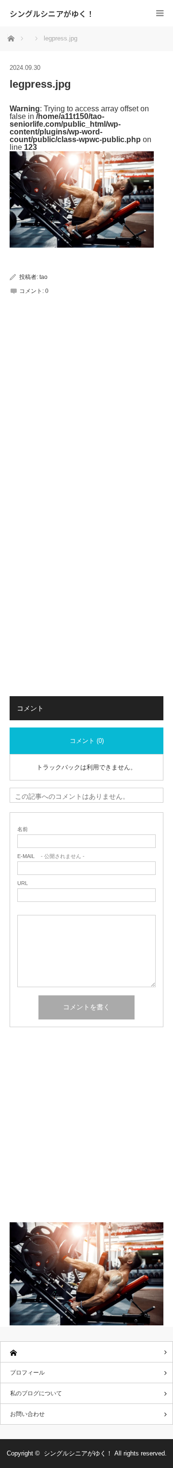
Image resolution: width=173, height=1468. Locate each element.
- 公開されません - (51, 856)
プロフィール (27, 1372)
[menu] (160, 13)
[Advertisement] (86, 414)
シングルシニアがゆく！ (52, 13)
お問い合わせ (27, 1414)
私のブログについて (36, 1393)
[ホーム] (86, 1352)
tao (43, 277)
